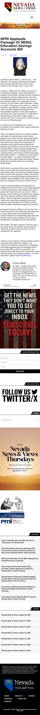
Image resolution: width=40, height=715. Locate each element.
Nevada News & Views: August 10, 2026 (15, 650)
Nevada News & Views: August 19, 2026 (15, 615)
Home (6, 696)
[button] (31, 17)
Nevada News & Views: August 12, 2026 (15, 639)
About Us (19, 696)
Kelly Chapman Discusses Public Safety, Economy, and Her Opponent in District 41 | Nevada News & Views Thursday (17, 569)
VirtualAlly (20, 710)
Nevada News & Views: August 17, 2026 (15, 621)
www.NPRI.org (25, 256)
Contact (31, 696)
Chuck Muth (13, 55)
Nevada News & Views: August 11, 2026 (15, 644)
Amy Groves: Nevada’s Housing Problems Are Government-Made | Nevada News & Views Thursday (18, 589)
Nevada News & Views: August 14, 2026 (15, 627)
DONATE (8, 701)
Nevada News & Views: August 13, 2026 (15, 633)
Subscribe (22, 699)
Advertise (8, 699)
